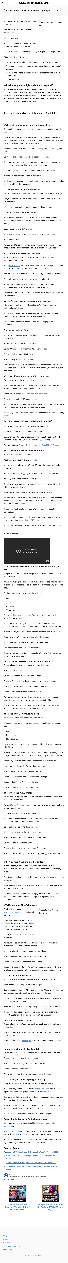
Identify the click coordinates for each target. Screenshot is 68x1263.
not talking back (42, 1089)
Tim (12, 1174)
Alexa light (26, 1041)
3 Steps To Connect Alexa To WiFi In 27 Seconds (40, 445)
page (18, 1134)
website (33, 460)
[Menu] (2, 3)
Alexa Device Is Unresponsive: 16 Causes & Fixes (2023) (31, 1162)
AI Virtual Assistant (9, 1179)
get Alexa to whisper (22, 805)
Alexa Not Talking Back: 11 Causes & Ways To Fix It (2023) (32, 1152)
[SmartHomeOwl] (34, 3)
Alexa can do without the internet (36, 394)
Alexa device (14, 265)
